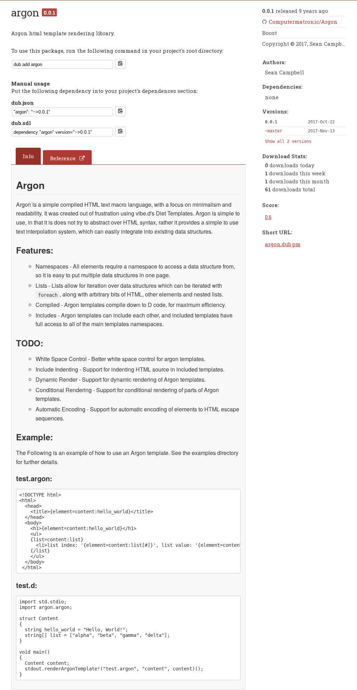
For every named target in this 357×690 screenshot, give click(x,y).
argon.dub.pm (283, 244)
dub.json (22, 102)
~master (273, 131)
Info (28, 156)
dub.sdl (21, 122)
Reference (63, 158)
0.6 (268, 216)
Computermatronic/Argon (303, 21)
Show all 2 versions (288, 141)
